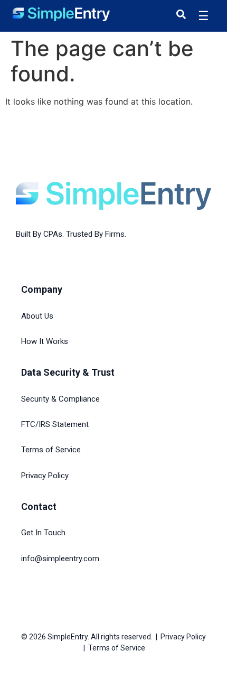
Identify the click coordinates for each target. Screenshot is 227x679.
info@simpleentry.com (60, 558)
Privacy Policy (45, 475)
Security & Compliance (60, 399)
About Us (37, 316)
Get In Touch (43, 532)
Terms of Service (51, 449)
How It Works (44, 341)
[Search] (181, 14)
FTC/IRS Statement (55, 424)
